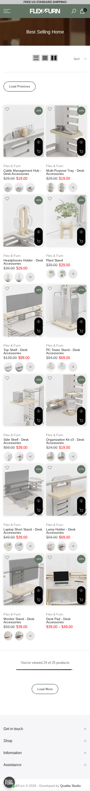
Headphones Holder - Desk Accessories (23, 261)
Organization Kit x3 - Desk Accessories (65, 441)
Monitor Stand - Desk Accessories (18, 620)
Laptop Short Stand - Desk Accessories (22, 530)
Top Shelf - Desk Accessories (15, 351)
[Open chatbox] (9, 782)
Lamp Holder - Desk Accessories (60, 530)
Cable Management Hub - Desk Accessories (22, 172)
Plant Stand (54, 260)
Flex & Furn (12, 166)
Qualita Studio (70, 786)
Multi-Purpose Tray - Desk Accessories (65, 172)
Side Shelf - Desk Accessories (16, 441)
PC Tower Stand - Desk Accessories (63, 351)
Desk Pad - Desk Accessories (58, 620)
